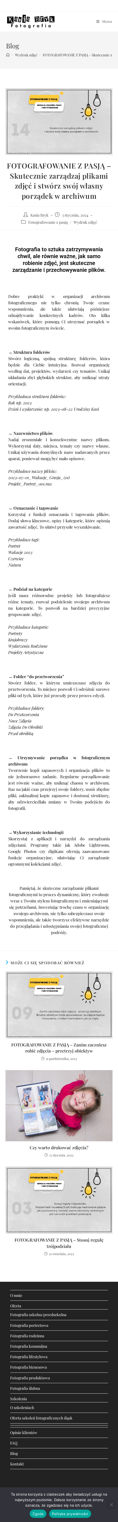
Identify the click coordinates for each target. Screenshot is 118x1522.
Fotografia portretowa (29, 1325)
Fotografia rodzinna (27, 1335)
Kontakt (17, 1463)
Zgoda (37, 1514)
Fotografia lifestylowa (28, 1356)
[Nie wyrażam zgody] (111, 1504)
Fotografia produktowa (30, 1377)
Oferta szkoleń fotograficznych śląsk (41, 1418)
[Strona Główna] (8, 55)
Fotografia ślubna (25, 1388)
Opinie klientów (23, 1432)
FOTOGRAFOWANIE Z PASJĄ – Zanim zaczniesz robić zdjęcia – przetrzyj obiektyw (59, 1048)
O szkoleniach (22, 1407)
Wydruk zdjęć (85, 222)
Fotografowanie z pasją (48, 222)
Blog (14, 1453)
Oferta (15, 1305)
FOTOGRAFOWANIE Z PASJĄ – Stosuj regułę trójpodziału (59, 1243)
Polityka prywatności (70, 1514)
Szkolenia (18, 1398)
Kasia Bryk (39, 215)
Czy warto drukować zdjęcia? (59, 1147)
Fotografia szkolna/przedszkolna (38, 1314)
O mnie (16, 1295)
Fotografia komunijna (28, 1346)
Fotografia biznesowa (28, 1367)
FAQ (13, 1443)
